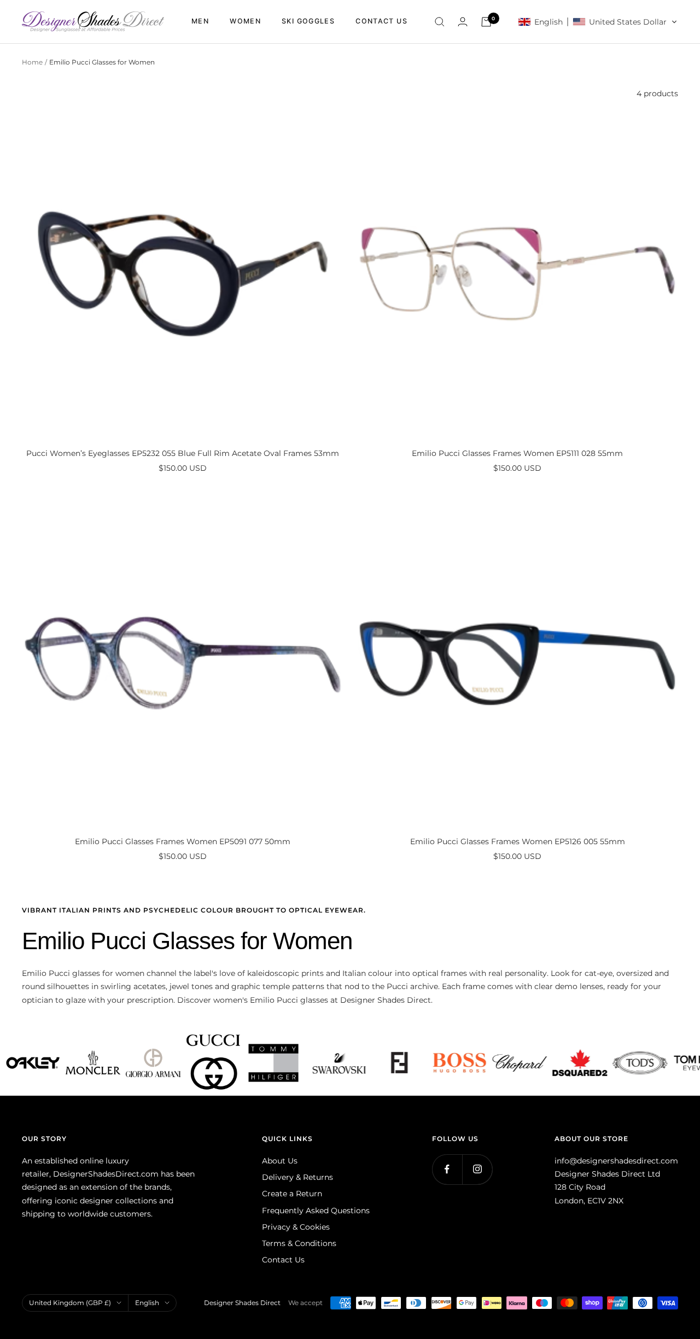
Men (200, 21)
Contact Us (283, 1260)
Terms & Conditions (299, 1243)
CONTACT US (381, 21)
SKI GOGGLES (308, 21)
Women (245, 21)
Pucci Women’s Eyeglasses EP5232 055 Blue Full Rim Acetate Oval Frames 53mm (182, 453)
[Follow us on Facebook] (447, 1169)
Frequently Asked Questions (316, 1210)
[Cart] (486, 22)
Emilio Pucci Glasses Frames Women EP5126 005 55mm (517, 841)
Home (32, 62)
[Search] (440, 22)
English (147, 1303)
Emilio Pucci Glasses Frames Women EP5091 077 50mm (182, 841)
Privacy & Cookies (296, 1227)
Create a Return (292, 1193)
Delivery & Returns (297, 1177)
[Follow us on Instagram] (477, 1169)
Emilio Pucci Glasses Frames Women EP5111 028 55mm (517, 453)
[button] (598, 22)
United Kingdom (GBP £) (70, 1303)
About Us (280, 1161)
